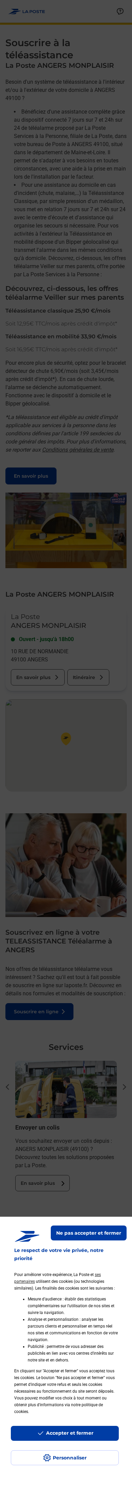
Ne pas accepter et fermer (88, 1233)
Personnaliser (70, 1458)
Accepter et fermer (69, 1433)
